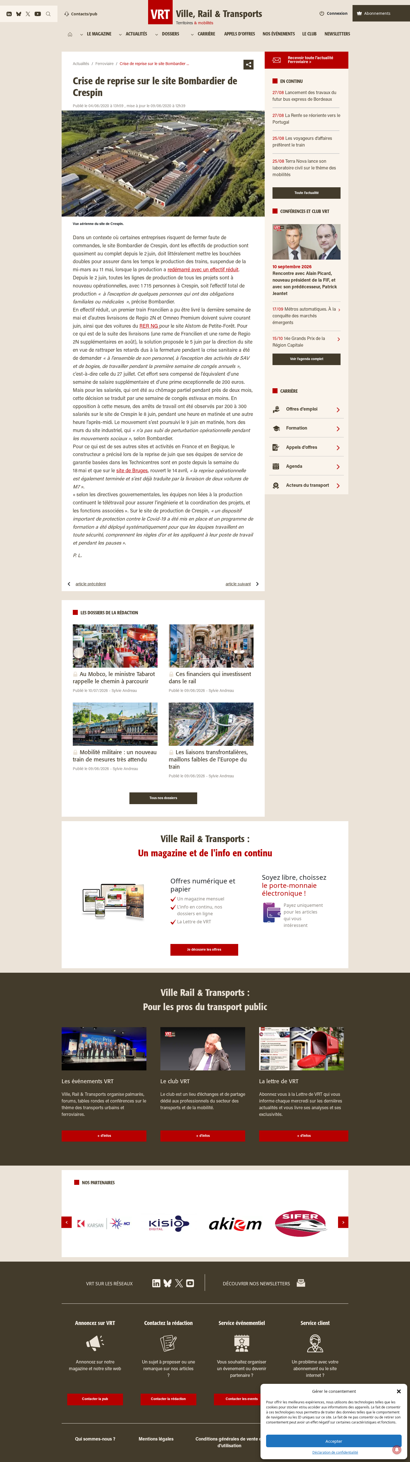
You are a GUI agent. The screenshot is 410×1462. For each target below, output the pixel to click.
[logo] (104, 1224)
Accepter (333, 1441)
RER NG (149, 326)
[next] (343, 1222)
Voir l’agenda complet (306, 359)
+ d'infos (104, 1136)
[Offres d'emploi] (338, 409)
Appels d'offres (301, 447)
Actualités (81, 64)
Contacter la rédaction (168, 1399)
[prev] (66, 1222)
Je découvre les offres (204, 950)
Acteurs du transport (307, 485)
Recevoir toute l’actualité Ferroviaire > (310, 60)
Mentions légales (156, 1439)
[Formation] (338, 428)
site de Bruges (132, 471)
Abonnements (377, 13)
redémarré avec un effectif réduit (203, 270)
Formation (296, 428)
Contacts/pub (84, 13)
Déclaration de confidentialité (335, 1452)
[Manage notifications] (396, 1449)
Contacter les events (242, 1399)
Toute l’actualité (307, 193)
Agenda (294, 466)
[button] (399, 1391)
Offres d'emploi (301, 409)
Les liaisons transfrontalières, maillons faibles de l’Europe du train (208, 760)
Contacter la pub (95, 1399)
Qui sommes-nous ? (95, 1439)
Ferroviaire (104, 64)
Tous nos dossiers (163, 798)
